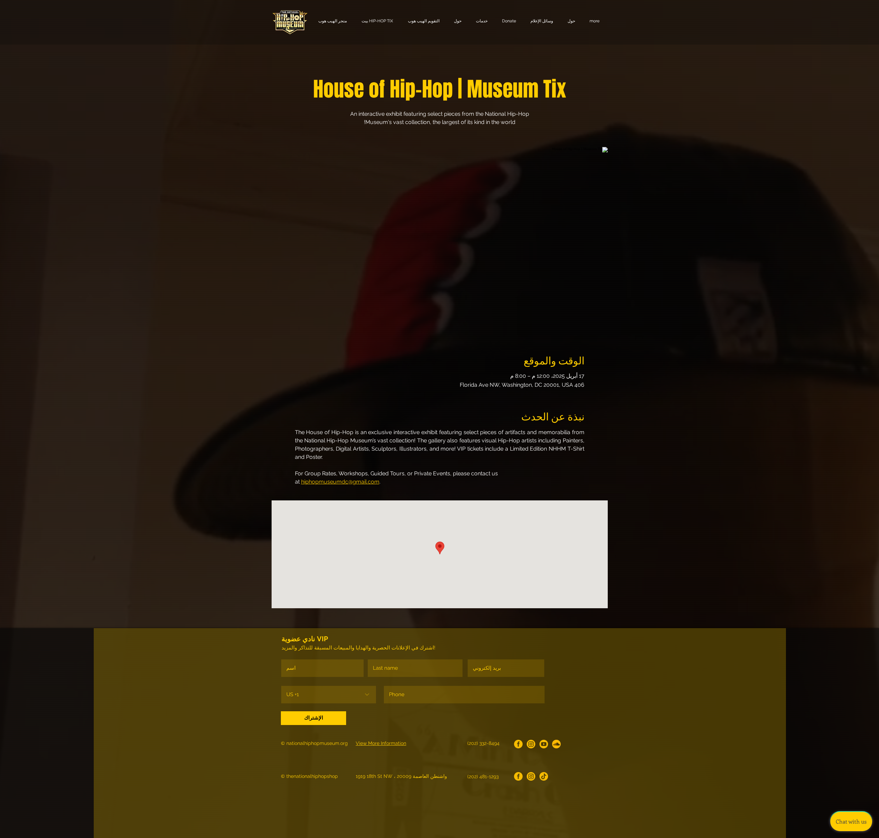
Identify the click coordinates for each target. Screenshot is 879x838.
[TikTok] (543, 776)
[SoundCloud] (556, 744)
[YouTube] (543, 744)
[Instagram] (531, 744)
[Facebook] (518, 744)
